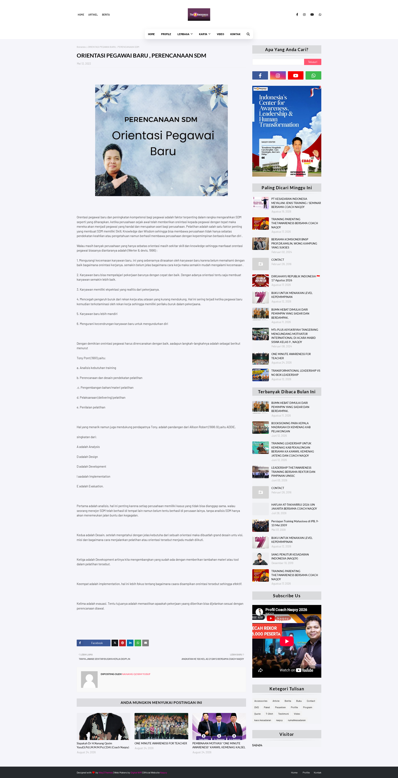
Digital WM (136, 772)
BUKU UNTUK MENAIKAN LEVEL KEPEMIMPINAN (292, 295)
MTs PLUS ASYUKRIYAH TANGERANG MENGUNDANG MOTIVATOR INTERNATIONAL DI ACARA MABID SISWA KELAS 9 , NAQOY (294, 336)
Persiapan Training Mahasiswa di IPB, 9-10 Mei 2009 (295, 523)
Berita (106, 14)
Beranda (81, 46)
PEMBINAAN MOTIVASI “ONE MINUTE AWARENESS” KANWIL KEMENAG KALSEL (218, 745)
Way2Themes (106, 772)
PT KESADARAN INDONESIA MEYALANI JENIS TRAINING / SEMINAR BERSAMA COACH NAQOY (296, 203)
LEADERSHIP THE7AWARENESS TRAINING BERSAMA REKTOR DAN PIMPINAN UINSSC (293, 471)
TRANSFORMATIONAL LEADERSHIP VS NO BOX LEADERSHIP (295, 372)
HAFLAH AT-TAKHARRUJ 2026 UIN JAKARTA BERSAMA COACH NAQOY (294, 506)
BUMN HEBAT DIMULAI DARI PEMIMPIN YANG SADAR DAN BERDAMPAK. (290, 313)
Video (297, 713)
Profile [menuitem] (166, 34)
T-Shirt (269, 713)
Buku (299, 700)
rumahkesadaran (297, 720)
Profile (294, 707)
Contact (311, 700)
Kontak (317, 772)
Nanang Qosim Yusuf (135, 674)
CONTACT (277, 259)
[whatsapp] (319, 14)
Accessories (260, 700)
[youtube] (312, 14)
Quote (257, 713)
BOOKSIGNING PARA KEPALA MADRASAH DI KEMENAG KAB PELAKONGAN (291, 427)
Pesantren (280, 707)
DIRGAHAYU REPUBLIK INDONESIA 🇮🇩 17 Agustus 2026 (295, 278)
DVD (256, 707)
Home (81, 14)
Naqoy (163, 772)
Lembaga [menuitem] (183, 34)
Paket (267, 707)
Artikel (93, 14)
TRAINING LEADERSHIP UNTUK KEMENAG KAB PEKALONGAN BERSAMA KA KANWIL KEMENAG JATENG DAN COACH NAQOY (292, 449)
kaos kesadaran (262, 720)
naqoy (279, 720)
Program (307, 707)
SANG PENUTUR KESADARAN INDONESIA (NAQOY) (290, 556)
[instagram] (304, 14)
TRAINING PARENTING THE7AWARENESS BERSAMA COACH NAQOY (294, 223)
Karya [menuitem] (203, 34)
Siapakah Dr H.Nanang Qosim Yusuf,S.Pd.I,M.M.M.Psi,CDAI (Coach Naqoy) (103, 745)
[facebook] (297, 14)
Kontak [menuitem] (235, 34)
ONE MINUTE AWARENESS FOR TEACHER (161, 743)
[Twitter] (115, 643)
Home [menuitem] (151, 34)
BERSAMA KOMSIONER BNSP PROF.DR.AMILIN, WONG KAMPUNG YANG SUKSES (294, 243)
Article (276, 700)
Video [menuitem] (220, 34)
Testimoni (283, 713)
